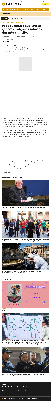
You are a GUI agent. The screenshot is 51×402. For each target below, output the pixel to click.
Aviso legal (36, 390)
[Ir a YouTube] (15, 386)
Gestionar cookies (34, 398)
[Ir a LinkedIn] (12, 386)
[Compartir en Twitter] (6, 42)
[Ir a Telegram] (23, 386)
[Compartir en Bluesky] (8, 42)
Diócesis (44, 9)
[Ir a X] (6, 386)
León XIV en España (10, 9)
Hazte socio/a (45, 4)
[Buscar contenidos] (39, 4)
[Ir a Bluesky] (18, 386)
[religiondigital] (6, 399)
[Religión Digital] (11, 4)
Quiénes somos (5, 390)
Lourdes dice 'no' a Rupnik (34, 1)
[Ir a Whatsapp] (21, 386)
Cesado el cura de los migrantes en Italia (19, 1)
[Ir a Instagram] (9, 386)
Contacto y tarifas (22, 390)
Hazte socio (21, 394)
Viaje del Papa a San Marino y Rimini (16, 18)
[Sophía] (25, 294)
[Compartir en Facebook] (3, 42)
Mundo (37, 9)
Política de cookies (6, 394)
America (32, 9)
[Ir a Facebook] (3, 386)
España (19, 9)
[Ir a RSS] (26, 386)
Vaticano (25, 9)
